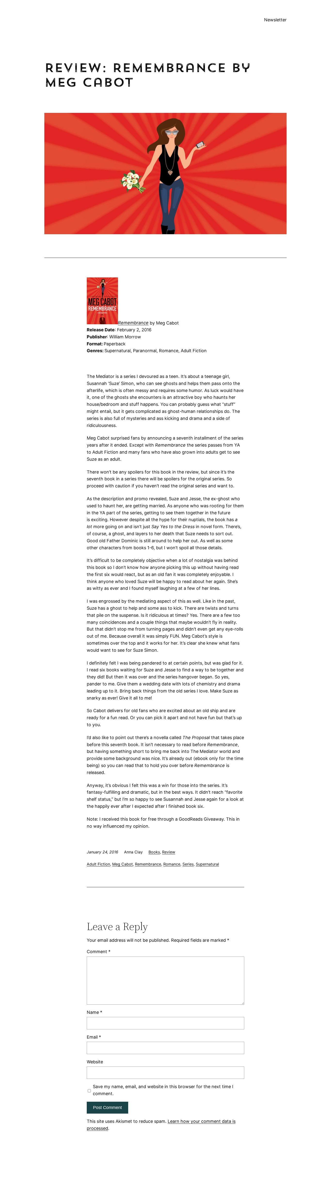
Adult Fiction (98, 864)
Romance (171, 864)
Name (94, 1012)
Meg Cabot (122, 864)
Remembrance (133, 322)
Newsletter (275, 19)
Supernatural (207, 864)
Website (95, 1061)
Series (188, 864)
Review (168, 852)
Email (94, 1037)
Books (154, 852)
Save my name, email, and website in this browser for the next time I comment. (163, 1090)
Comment (98, 951)
